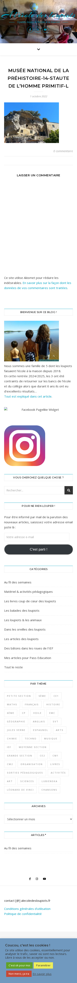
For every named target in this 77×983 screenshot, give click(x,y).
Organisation (32, 764)
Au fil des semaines (17, 582)
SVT (56, 721)
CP (24, 712)
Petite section (19, 695)
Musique (50, 738)
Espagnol (40, 730)
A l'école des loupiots (38, 14)
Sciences (27, 781)
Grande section (19, 755)
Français (32, 704)
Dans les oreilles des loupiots (25, 629)
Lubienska (49, 781)
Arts (59, 730)
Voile (37, 712)
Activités (58, 772)
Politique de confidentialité (23, 914)
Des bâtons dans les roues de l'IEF (28, 648)
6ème (10, 712)
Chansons (49, 789)
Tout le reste (13, 667)
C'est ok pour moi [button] (19, 965)
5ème (42, 695)
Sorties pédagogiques (25, 772)
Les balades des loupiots (21, 610)
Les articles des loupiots (21, 639)
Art (10, 781)
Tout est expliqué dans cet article (28, 396)
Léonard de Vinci (20, 789)
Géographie (16, 721)
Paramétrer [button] (43, 965)
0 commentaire (63, 151)
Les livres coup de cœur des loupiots (30, 601)
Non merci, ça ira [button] (19, 973)
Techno (31, 738)
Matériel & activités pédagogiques (28, 592)
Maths (12, 704)
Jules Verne (16, 730)
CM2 (10, 764)
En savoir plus (42, 974)
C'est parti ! (38, 549)
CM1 (56, 755)
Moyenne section (33, 747)
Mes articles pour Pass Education (27, 658)
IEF (9, 747)
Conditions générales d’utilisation (27, 909)
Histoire (53, 704)
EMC (52, 712)
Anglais (39, 721)
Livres (55, 764)
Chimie (12, 738)
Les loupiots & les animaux (23, 620)
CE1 (56, 695)
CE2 (42, 755)
